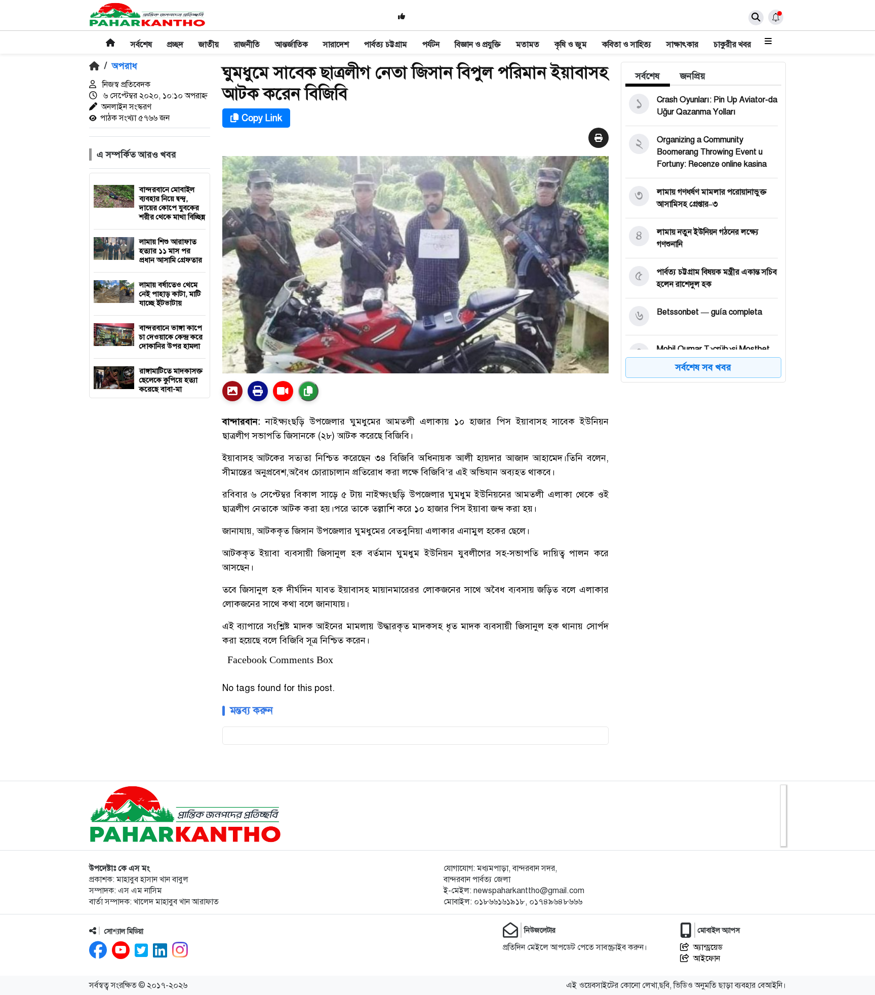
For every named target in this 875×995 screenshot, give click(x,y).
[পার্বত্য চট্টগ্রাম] (385, 38)
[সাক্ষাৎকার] (682, 38)
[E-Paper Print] (258, 391)
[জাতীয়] (208, 38)
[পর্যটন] (431, 38)
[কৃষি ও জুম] (570, 38)
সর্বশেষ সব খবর (703, 367)
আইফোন (706, 958)
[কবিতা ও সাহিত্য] (626, 38)
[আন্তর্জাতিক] (291, 38)
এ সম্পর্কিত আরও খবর (136, 154)
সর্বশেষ (647, 76)
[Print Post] (232, 391)
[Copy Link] (308, 391)
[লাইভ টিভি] (283, 391)
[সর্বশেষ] (141, 38)
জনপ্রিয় (692, 76)
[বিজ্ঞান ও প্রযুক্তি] (477, 38)
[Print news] (598, 138)
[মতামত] (527, 38)
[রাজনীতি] (246, 38)
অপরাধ (124, 65)
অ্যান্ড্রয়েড (708, 947)
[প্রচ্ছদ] (175, 38)
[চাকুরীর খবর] (732, 38)
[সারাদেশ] (335, 38)
